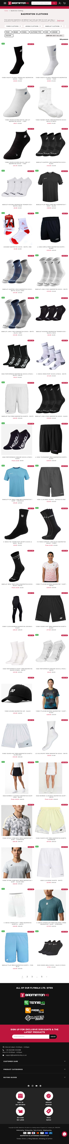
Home (6, 11)
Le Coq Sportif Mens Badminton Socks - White (51, 753)
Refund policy (20, 1130)
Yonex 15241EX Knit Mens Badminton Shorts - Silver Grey (17, 754)
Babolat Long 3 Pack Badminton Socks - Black (51, 416)
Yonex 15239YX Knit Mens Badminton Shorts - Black (51, 627)
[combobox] (44, 3)
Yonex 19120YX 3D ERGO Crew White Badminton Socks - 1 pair (51, 78)
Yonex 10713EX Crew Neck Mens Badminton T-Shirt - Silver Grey (17, 881)
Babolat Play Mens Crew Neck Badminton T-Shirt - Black (51, 205)
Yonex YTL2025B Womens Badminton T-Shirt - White (51, 585)
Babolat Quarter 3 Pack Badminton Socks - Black (51, 163)
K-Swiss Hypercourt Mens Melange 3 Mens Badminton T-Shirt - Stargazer (51, 923)
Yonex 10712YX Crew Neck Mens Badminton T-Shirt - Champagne (17, 839)
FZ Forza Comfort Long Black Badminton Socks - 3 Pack (51, 542)
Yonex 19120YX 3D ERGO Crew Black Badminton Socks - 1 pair (17, 78)
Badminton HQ (22, 1127)
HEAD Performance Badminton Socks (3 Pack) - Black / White (17, 374)
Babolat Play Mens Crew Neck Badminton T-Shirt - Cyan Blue (17, 500)
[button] (5, 3)
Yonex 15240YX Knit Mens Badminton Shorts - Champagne (51, 839)
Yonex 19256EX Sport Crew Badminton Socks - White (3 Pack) (51, 120)
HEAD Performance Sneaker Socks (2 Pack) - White (51, 669)
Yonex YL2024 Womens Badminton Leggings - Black (17, 627)
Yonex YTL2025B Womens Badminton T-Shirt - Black (51, 712)
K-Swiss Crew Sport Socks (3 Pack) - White (51, 374)
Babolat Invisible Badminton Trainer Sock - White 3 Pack (17, 205)
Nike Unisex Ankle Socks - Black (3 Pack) (51, 965)
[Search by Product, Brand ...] (54, 3)
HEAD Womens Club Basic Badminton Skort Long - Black (17, 796)
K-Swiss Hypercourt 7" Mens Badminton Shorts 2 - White (17, 923)
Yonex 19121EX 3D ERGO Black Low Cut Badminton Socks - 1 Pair (17, 163)
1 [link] (22, 977)
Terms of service (37, 1130)
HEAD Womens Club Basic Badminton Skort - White (51, 796)
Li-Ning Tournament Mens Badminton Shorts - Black (51, 458)
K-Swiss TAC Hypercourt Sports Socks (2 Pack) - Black (17, 542)
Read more (60, 20)
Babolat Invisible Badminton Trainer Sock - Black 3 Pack (51, 332)
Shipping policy (47, 1130)
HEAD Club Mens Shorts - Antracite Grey (51, 499)
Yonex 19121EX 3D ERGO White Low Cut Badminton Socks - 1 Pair (17, 120)
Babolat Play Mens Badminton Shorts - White (18, 416)
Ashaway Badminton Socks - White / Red (18, 247)
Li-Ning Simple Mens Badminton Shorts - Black (51, 247)
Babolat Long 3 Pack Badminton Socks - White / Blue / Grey (18, 332)
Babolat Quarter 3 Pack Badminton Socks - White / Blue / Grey (18, 290)
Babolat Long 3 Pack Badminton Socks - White (51, 289)
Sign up (53, 1036)
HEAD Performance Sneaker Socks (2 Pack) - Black (17, 458)
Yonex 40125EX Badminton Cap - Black (18, 711)
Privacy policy (29, 1130)
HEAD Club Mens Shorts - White (51, 880)
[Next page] (47, 977)
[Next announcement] (60, 7)
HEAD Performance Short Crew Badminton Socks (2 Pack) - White (17, 669)
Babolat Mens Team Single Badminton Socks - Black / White (18, 585)
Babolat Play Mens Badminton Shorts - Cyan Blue (17, 966)
